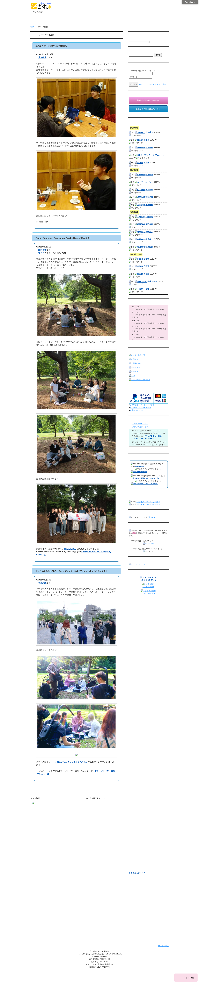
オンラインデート (136, 843)
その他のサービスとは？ (102, 820)
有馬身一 (149, 239)
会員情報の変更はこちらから (148, 109)
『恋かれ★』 (152, 517)
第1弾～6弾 (139, 466)
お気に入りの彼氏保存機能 (103, 860)
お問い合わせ (136, 20)
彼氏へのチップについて (139, 410)
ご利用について (79, 20)
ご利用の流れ (95, 833)
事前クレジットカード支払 (100, 922)
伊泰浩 (146, 259)
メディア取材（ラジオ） (141, 427)
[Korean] (147, 39)
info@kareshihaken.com (41, 813)
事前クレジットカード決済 (140, 408)
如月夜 (146, 162)
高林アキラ (152, 281)
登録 (164, 84)
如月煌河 (149, 247)
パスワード (133, 77)
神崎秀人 (149, 232)
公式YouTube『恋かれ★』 (103, 868)
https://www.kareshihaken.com (44, 807)
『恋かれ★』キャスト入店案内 (148, 502)
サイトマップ (163, 946)
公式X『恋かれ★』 (100, 875)
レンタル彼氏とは (97, 808)
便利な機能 (94, 848)
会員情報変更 (137, 812)
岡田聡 (146, 274)
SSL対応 (93, 899)
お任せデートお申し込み (138, 839)
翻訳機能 (96, 853)
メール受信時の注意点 (99, 903)
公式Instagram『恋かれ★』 (104, 871)
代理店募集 (94, 911)
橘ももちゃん (70, 548)
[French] (133, 39)
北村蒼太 (42, 57)
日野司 (146, 266)
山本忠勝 (149, 189)
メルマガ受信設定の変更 (141, 822)
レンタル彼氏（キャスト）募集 (102, 907)
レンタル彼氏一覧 (98, 20)
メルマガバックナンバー (138, 818)
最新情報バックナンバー (138, 831)
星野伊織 (149, 224)
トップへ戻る (189, 978)
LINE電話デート (135, 846)
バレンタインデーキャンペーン (141, 854)
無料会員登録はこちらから (148, 100)
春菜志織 (42, 583)
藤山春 (146, 140)
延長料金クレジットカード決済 (142, 405)
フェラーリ (159, 155)
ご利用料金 (94, 840)
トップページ (40, 20)
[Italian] (136, 39)
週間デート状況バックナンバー (141, 835)
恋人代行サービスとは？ (102, 816)
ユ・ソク (149, 182)
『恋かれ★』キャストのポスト (148, 504)
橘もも (41, 253)
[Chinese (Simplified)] (141, 39)
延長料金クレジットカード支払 (102, 926)
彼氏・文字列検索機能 (101, 856)
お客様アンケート (136, 850)
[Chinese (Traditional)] (144, 39)
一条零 (146, 289)
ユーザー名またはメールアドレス (142, 71)
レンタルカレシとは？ (101, 812)
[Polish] (139, 39)
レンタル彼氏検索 (97, 829)
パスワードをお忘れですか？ (150, 84)
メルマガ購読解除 (139, 826)
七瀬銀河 (149, 174)
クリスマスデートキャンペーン (141, 862)
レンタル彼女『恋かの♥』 (139, 865)
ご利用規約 (94, 892)
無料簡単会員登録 (59, 20)
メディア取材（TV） (140, 424)
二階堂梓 (149, 217)
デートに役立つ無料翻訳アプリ (105, 864)
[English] (130, 39)
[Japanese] (150, 39)
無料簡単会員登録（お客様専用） (142, 804)
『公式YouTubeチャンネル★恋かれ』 (70, 762)
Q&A (92, 844)
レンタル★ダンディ (137, 873)
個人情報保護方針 (97, 896)
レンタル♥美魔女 (135, 869)
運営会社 (93, 918)
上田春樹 (149, 205)
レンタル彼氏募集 (117, 20)
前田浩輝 (149, 197)
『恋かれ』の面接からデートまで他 (145, 478)
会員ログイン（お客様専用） (143, 809)
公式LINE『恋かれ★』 (102, 879)
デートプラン (95, 837)
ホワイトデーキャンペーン (139, 858)
